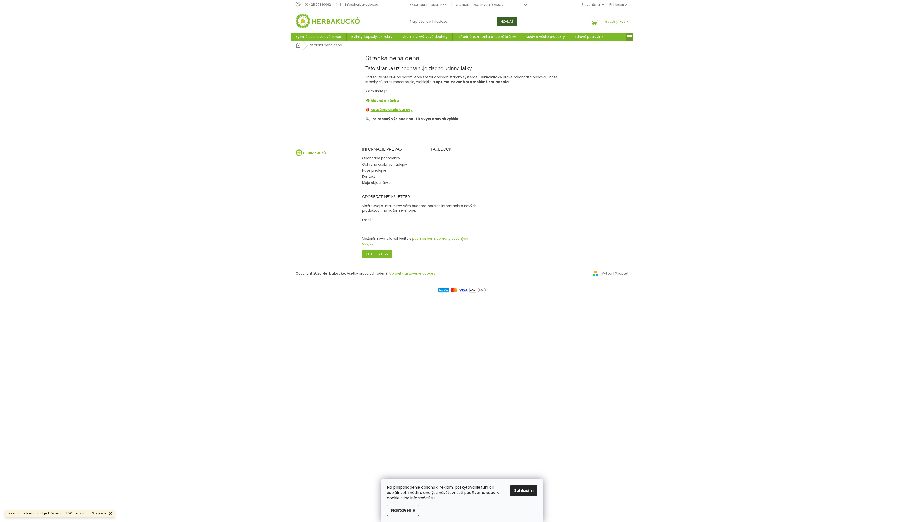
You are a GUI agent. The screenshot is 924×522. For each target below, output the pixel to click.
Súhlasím (524, 490)
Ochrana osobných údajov (480, 4)
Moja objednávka (376, 182)
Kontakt (368, 176)
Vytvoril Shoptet (615, 273)
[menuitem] (318, 37)
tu (433, 498)
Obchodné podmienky (428, 4)
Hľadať (507, 21)
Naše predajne (374, 170)
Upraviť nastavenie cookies (412, 273)
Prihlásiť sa (377, 254)
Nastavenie (403, 510)
